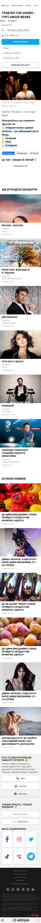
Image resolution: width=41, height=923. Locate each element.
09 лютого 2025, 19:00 (18, 30)
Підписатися (22, 822)
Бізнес (28, 5)
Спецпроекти (21, 880)
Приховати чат (20, 166)
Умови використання (20, 871)
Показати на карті (20, 65)
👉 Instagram (9, 145)
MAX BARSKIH (9, 317)
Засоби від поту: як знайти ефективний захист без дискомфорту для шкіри (19, 741)
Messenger (22, 794)
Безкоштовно (17, 5)
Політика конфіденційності (20, 883)
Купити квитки (20, 42)
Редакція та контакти (20, 874)
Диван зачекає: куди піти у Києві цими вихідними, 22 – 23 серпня (19, 696)
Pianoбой (8, 405)
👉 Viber (6, 141)
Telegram (22, 786)
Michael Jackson (12, 225)
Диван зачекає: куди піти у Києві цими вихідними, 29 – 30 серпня (19, 562)
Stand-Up (5, 5)
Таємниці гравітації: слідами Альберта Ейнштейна (15, 453)
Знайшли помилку (12, 53)
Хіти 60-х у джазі (12, 361)
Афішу (6, 48)
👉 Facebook (9, 138)
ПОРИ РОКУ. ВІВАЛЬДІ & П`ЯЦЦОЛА (15, 271)
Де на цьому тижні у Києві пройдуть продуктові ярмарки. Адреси (19, 606)
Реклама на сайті (11, 58)
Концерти (7, 25)
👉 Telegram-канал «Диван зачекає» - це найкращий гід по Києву (20, 131)
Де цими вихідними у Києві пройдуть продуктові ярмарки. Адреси (19, 517)
